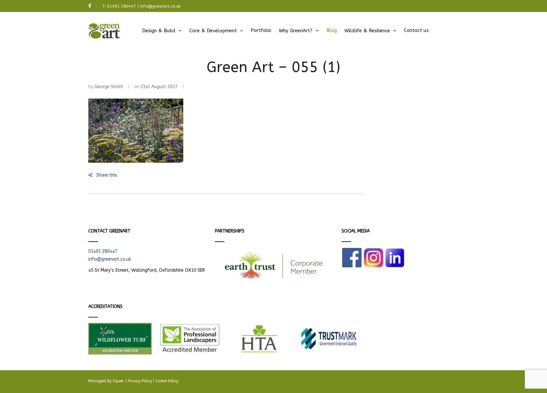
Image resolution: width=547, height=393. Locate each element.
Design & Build (158, 30)
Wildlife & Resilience (367, 30)
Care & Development (213, 30)
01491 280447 (121, 6)
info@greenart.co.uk (160, 6)
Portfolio (261, 30)
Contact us (416, 30)
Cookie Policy (166, 381)
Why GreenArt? (295, 30)
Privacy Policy (140, 381)
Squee (118, 381)
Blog (331, 30)
